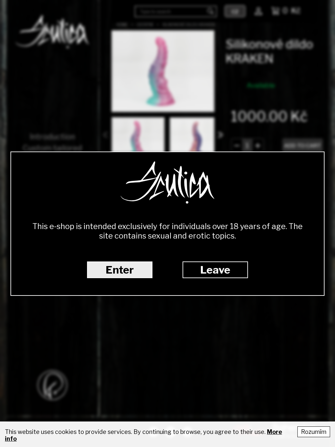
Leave (215, 269)
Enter (120, 269)
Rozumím (313, 431)
